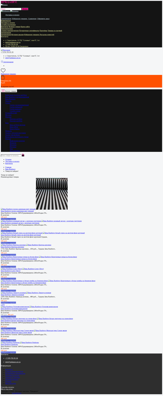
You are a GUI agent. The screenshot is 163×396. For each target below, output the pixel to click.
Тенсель (8, 101)
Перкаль (8, 131)
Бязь (7, 123)
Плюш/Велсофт (11, 113)
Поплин (8, 117)
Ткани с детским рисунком (15, 133)
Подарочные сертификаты (29, 31)
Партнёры (43, 31)
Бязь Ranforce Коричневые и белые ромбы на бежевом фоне (23, 283)
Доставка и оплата (12, 15)
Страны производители (10, 31)
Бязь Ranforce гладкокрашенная (17, 97)
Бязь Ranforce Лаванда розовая (12, 295)
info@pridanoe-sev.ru (13, 42)
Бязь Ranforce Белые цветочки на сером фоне (18, 321)
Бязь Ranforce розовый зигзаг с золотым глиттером (20, 223)
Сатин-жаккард (15, 109)
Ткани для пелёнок (12, 135)
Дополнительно (7, 29)
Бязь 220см (14, 127)
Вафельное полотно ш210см (16, 95)
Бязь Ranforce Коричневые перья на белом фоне (19, 259)
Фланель (13, 143)
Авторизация (6, 33)
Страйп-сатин (15, 111)
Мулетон (13, 145)
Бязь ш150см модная (17, 125)
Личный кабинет (11, 379)
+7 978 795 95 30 (11, 44)
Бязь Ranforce (10, 99)
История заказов (17, 35)
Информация (6, 21)
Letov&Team (16, 393)
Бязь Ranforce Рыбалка (9, 344)
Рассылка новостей (47, 35)
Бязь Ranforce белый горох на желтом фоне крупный (21, 235)
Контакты (4, 27)
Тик (11, 149)
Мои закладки (10, 383)
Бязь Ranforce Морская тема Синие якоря (16, 332)
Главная (8, 167)
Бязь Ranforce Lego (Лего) (10, 271)
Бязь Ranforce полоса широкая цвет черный (17, 211)
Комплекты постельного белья (16, 137)
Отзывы (8, 159)
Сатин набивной (16, 107)
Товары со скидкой (55, 31)
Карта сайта (25, 27)
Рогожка (13, 147)
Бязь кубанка (15, 129)
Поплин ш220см (16, 121)
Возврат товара (14, 27)
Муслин (8, 115)
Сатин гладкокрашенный (19, 105)
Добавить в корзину (8, 219)
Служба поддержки (8, 25)
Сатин (7, 103)
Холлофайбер (15, 151)
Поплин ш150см (16, 119)
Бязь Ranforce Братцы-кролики (12, 247)
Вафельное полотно (17, 141)
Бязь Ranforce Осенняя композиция (14, 309)
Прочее (8, 139)
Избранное (32, 35)
